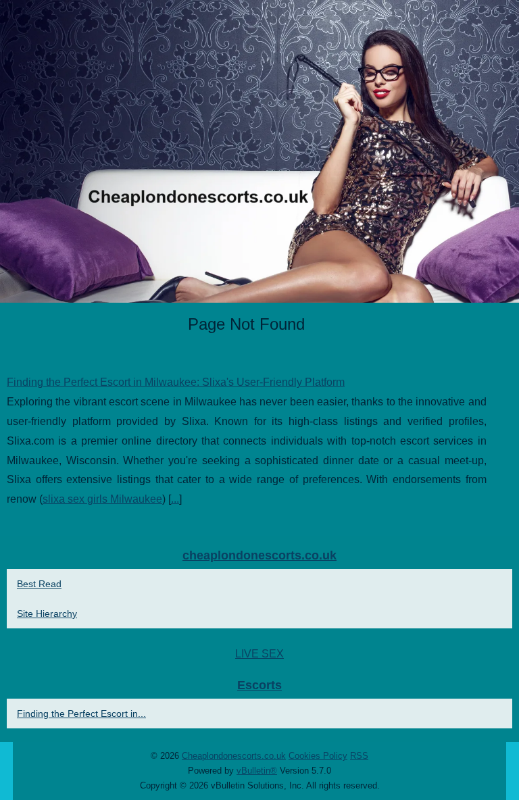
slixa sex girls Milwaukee (102, 499)
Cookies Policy (318, 756)
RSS (359, 756)
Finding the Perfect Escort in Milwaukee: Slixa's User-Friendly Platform (176, 382)
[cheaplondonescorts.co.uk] (259, 151)
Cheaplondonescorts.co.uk (234, 756)
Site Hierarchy (47, 613)
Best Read (39, 583)
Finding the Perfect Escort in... (81, 713)
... (175, 499)
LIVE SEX (259, 653)
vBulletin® (257, 771)
